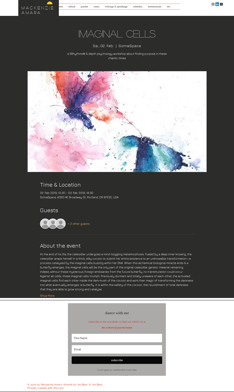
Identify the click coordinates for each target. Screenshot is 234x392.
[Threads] (221, 4)
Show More (47, 295)
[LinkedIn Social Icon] (217, 4)
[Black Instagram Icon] (213, 4)
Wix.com (58, 388)
